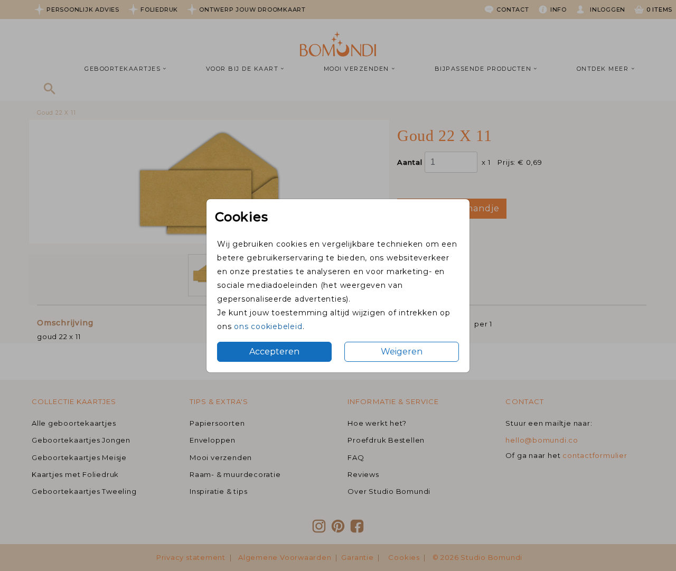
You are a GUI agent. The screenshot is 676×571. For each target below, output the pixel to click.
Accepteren (274, 352)
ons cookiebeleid (268, 326)
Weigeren (401, 352)
